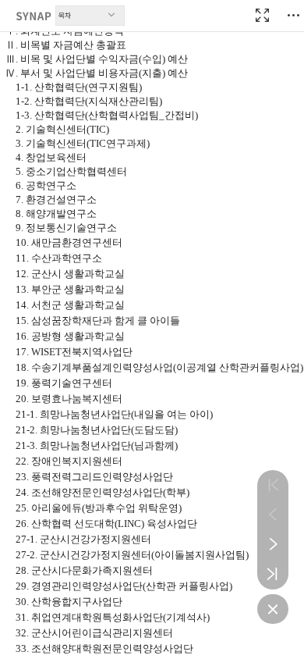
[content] (152, 329)
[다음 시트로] (272, 544)
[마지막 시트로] (272, 574)
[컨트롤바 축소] (272, 609)
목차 (64, 15)
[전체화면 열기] (261, 15)
